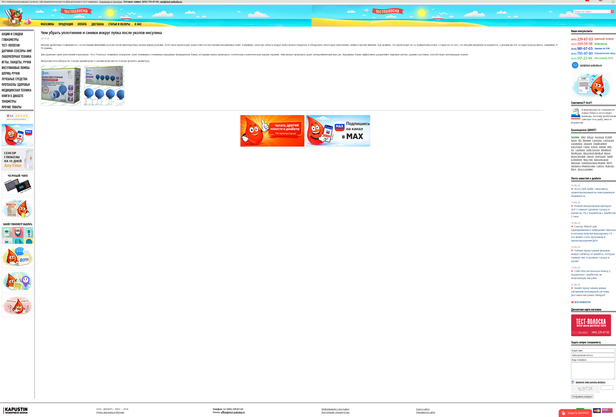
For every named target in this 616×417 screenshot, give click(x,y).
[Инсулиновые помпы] (17, 68)
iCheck (594, 146)
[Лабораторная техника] (17, 56)
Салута (600, 166)
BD (580, 140)
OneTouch (600, 156)
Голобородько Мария (593, 162)
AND (583, 137)
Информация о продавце (335, 409)
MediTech (606, 149)
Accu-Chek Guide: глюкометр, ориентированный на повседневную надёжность (593, 192)
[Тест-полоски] (17, 45)
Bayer (574, 140)
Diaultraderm (600, 143)
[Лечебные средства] (17, 79)
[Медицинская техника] (17, 90)
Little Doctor (593, 149)
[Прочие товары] (17, 107)
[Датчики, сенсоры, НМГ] (17, 51)
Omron (590, 156)
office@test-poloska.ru (233, 412)
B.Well (608, 137)
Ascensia (599, 137)
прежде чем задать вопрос (590, 382)
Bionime (587, 140)
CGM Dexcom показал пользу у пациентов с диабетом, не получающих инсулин (590, 274)
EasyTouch (576, 146)
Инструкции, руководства (335, 412)
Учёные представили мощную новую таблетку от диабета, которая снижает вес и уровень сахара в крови (593, 256)
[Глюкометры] (17, 40)
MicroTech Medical (593, 153)
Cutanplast (576, 143)
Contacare (608, 140)
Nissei (607, 153)
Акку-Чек (588, 159)
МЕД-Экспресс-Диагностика (591, 164)
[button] (575, 413)
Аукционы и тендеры (110, 1)
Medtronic (576, 153)
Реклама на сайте (425, 412)
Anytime (575, 137)
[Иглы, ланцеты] (17, 62)
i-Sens (586, 146)
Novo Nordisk (578, 156)
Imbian (602, 146)
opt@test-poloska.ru (171, 1)
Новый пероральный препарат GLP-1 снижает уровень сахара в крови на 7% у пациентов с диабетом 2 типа (593, 211)
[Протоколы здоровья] (17, 84)
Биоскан (575, 162)
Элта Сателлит (585, 169)
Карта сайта (422, 409)
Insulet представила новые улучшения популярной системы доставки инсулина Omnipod (590, 291)
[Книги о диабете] (17, 96)
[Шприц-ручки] (17, 73)
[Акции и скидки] (17, 34)
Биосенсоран (601, 159)
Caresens (597, 140)
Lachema (580, 149)
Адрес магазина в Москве (110, 412)
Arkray (590, 137)
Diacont (588, 143)
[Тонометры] (17, 101)
